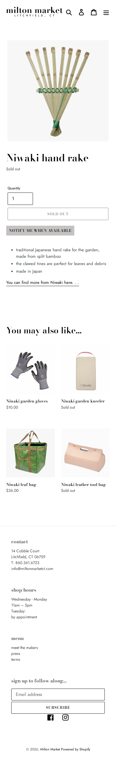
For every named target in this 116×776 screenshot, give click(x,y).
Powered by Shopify (75, 749)
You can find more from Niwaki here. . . (42, 282)
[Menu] (106, 12)
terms (15, 659)
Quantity (14, 188)
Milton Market (50, 749)
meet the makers (24, 647)
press (15, 653)
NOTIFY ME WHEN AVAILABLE (40, 230)
